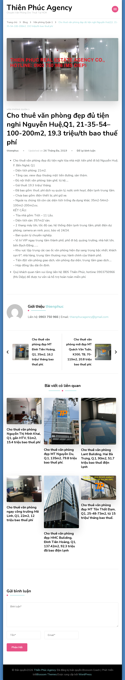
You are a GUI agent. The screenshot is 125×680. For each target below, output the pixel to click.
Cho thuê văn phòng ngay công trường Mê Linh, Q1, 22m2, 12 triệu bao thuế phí (23, 513)
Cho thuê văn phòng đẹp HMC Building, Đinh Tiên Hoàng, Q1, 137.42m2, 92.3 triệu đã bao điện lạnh (60, 542)
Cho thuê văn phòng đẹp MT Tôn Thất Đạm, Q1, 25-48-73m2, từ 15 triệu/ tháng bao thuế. (98, 511)
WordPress (85, 674)
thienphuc (13, 150)
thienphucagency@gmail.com (88, 317)
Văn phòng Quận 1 (18, 109)
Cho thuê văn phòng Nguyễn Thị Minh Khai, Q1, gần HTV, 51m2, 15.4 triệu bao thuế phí (24, 435)
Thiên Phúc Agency (39, 8)
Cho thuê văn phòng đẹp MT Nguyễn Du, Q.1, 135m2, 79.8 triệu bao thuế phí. (60, 456)
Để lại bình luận (86, 150)
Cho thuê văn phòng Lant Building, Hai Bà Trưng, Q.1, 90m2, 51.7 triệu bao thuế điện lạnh (97, 458)
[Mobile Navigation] (115, 9)
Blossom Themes (46, 674)
